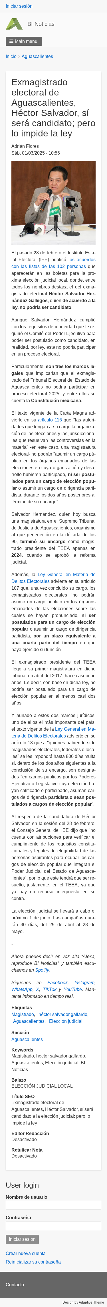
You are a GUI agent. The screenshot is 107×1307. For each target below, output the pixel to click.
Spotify (42, 970)
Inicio (11, 56)
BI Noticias (40, 24)
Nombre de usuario (26, 1197)
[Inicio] (16, 24)
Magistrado (22, 1014)
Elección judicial (65, 1021)
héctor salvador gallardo (63, 1014)
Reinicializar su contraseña (33, 1262)
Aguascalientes (37, 56)
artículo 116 (50, 419)
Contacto (15, 1284)
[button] (24, 41)
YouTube (73, 989)
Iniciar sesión (19, 6)
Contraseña (18, 1217)
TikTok (49, 989)
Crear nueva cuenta (26, 1253)
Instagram (84, 982)
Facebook (57, 982)
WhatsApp (22, 989)
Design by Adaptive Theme (83, 1302)
